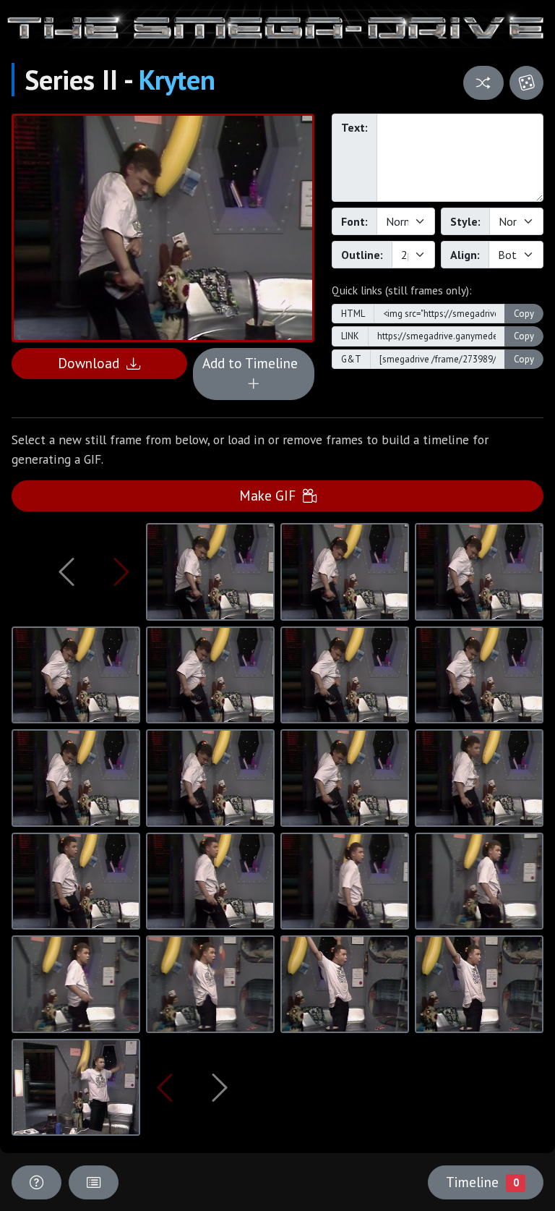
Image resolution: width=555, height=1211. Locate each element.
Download (92, 363)
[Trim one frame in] (121, 571)
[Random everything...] (526, 83)
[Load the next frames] (219, 1087)
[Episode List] (94, 1182)
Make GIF (271, 495)
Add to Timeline (253, 363)
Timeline (482, 1182)
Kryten (177, 79)
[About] (36, 1182)
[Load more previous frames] (67, 571)
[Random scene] (483, 83)
